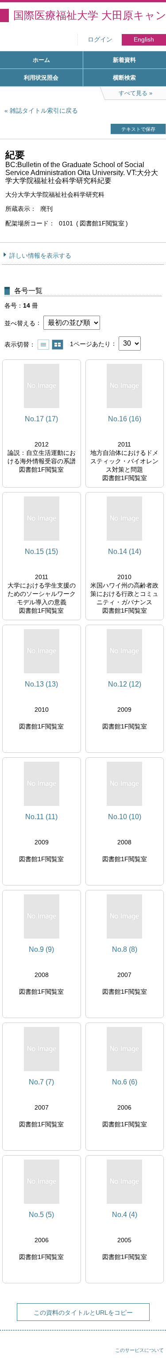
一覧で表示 (43, 345)
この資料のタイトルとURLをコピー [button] (83, 1312)
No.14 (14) (124, 551)
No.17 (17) (41, 419)
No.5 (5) (41, 1214)
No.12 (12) (124, 684)
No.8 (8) (124, 949)
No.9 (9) (41, 949)
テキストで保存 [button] (138, 129)
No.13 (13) (41, 684)
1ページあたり (90, 343)
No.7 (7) (41, 1082)
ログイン (100, 39)
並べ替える (19, 322)
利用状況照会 (41, 77)
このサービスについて (139, 1350)
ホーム (41, 60)
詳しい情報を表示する (40, 255)
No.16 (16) (124, 419)
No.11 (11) (41, 816)
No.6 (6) (124, 1082)
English (144, 39)
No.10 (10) (124, 816)
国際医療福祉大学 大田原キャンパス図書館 (89, 15)
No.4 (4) (124, 1214)
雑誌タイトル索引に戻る (44, 110)
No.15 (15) (41, 551)
